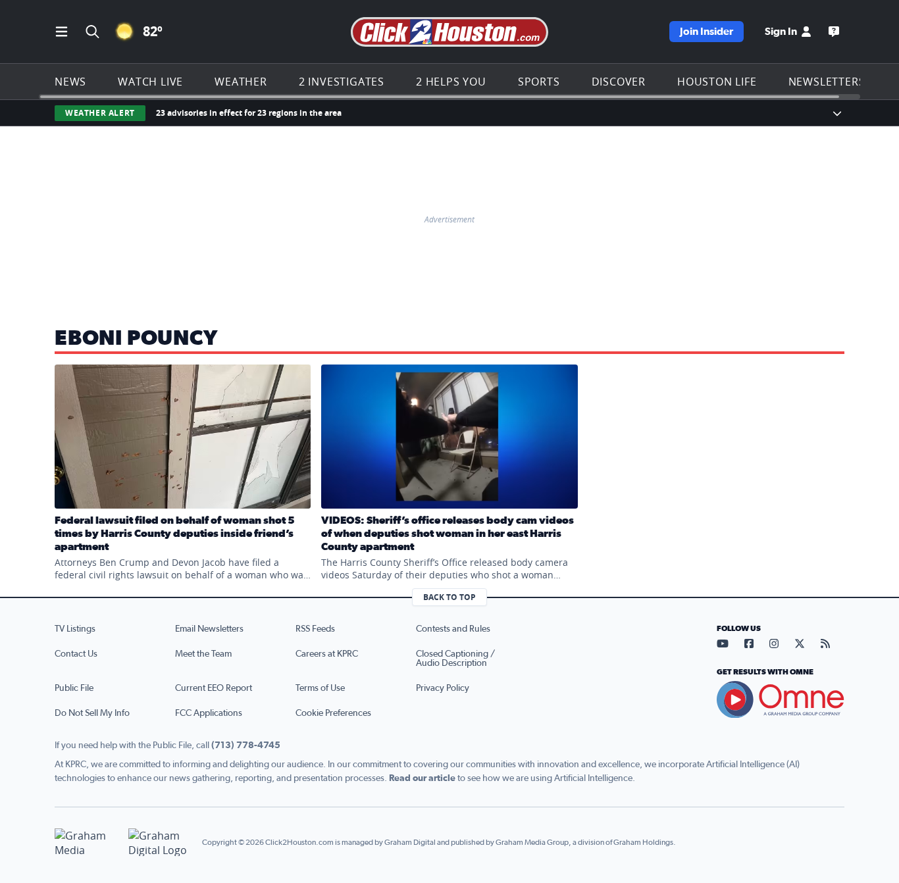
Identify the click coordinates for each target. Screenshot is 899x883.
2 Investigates (341, 81)
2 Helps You (451, 81)
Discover (619, 81)
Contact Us (76, 654)
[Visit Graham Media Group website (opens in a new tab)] (86, 842)
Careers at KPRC (326, 654)
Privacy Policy (442, 688)
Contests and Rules (453, 629)
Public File (74, 688)
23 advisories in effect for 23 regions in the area (249, 113)
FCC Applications (208, 713)
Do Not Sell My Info (92, 713)
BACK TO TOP (449, 597)
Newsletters (826, 81)
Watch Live (150, 81)
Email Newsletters (209, 629)
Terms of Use (320, 688)
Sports (539, 81)
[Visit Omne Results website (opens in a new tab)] (780, 699)
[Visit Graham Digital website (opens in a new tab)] (160, 842)
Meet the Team (203, 654)
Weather (241, 81)
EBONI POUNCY (136, 338)
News (70, 81)
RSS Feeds (315, 629)
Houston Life (717, 81)
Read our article (422, 778)
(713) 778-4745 (245, 745)
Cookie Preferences (333, 713)
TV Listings (75, 629)
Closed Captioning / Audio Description (455, 658)
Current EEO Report (213, 688)
